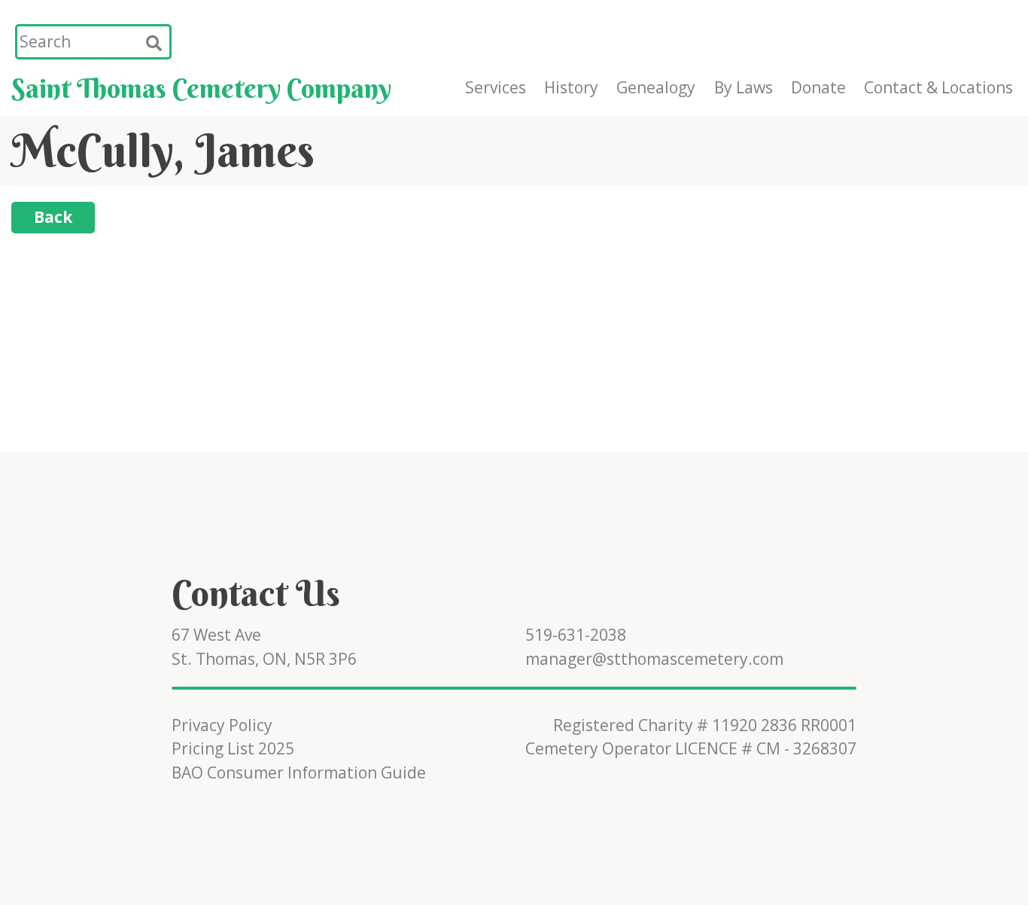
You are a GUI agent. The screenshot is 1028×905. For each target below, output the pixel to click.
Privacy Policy (222, 725)
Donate (818, 87)
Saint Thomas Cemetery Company (201, 88)
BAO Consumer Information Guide (299, 772)
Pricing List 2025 (233, 748)
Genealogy (655, 87)
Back (53, 216)
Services (495, 87)
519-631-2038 (575, 634)
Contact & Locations (938, 87)
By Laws (743, 87)
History (571, 87)
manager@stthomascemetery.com (654, 658)
